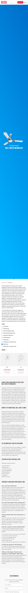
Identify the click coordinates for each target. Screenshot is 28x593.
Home (3, 282)
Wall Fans (5, 344)
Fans (6, 282)
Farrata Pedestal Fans (8, 331)
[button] (25, 2)
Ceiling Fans (6, 328)
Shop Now (20, 2)
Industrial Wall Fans (8, 335)
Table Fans (6, 339)
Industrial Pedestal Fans (9, 333)
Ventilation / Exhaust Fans (9, 342)
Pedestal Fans (6, 337)
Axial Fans (5, 326)
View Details (7, 372)
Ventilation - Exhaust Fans (9, 346)
